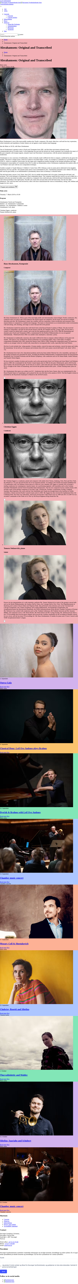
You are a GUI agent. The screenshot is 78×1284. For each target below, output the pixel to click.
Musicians (11, 28)
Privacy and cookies (10, 1224)
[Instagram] (9, 1281)
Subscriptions (8, 19)
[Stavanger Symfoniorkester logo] (21, 2)
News (5, 21)
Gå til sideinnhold (5, 1)
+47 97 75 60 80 (10, 1243)
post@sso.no (8, 1245)
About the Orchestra (14, 24)
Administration (12, 26)
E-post (2, 1257)
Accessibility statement (11, 1226)
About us (6, 22)
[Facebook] (9, 1280)
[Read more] (4, 378)
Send (3, 1271)
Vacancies (11, 29)
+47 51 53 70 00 (13, 1242)
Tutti (5, 31)
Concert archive (12, 17)
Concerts (6, 14)
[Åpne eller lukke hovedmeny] (1, 6)
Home (6, 39)
